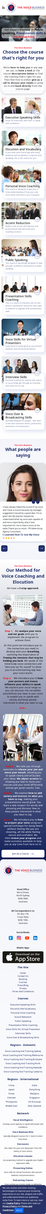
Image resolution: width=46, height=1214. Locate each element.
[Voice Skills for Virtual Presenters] (22, 332)
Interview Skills (23, 1033)
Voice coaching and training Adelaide (23, 1067)
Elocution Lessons (23, 1156)
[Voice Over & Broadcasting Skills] (22, 406)
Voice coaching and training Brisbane (23, 1059)
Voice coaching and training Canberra (23, 1071)
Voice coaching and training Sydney (23, 1051)
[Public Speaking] (22, 252)
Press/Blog (23, 985)
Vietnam (11, 1097)
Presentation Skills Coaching (23, 1025)
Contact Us (23, 976)
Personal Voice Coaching (23, 1012)
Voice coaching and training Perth (23, 1063)
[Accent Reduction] (22, 215)
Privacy (23, 988)
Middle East (11, 1105)
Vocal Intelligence (23, 1120)
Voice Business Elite (23, 1132)
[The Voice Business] (25, 7)
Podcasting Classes (23, 1180)
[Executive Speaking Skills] (22, 110)
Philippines (11, 1101)
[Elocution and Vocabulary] (22, 143)
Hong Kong (34, 1089)
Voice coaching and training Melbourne (23, 1055)
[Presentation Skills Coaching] (22, 289)
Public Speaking (23, 1021)
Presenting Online (23, 1168)
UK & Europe (34, 1101)
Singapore (34, 1097)
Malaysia (34, 1093)
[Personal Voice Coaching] (22, 179)
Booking (23, 979)
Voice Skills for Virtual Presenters (23, 1029)
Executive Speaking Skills (23, 1004)
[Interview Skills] (22, 369)
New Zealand (34, 1105)
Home (23, 973)
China (11, 1085)
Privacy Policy (10, 1206)
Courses (23, 982)
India (34, 1085)
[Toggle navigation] (3, 8)
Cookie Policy (13, 1203)
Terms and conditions (23, 991)
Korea (11, 1093)
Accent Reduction (22, 1017)
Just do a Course (20, 853)
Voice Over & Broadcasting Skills (23, 1037)
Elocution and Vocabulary (23, 1008)
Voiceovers (23, 1144)
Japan (11, 1089)
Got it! (19, 1210)
